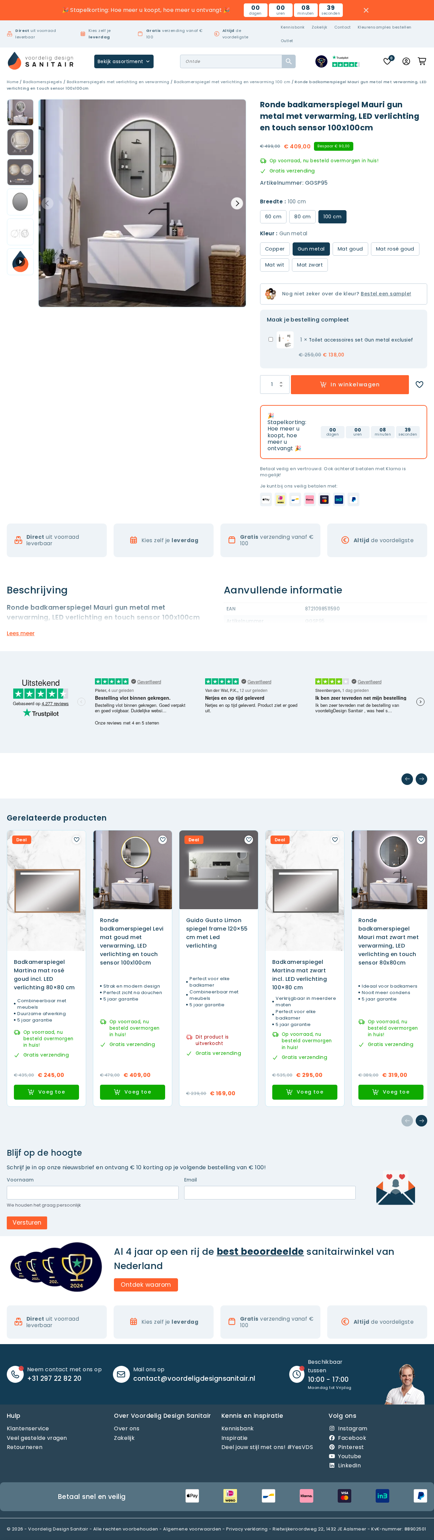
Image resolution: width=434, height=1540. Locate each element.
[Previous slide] (47, 203)
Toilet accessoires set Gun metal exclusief (361, 340)
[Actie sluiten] (366, 10)
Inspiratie (234, 1438)
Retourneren (24, 1447)
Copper (275, 248)
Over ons (126, 1428)
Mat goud (350, 248)
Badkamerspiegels (42, 82)
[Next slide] (237, 203)
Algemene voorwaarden (192, 1529)
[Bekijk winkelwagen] (422, 61)
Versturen (27, 1222)
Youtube (349, 1456)
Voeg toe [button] (51, 1091)
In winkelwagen (355, 384)
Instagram (352, 1428)
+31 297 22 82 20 (54, 1378)
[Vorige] (407, 779)
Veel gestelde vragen (37, 1438)
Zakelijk (320, 27)
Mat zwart (310, 264)
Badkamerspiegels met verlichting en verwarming (118, 82)
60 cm (273, 216)
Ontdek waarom (146, 1285)
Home (13, 82)
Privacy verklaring (247, 1529)
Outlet (287, 40)
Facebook (352, 1438)
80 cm (302, 216)
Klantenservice (28, 1428)
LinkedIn (349, 1465)
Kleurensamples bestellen (385, 27)
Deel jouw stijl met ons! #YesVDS (267, 1447)
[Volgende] (421, 779)
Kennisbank (293, 27)
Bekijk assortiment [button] (120, 61)
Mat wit (274, 264)
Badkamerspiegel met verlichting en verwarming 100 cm (232, 82)
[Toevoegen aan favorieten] (419, 384)
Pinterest (351, 1447)
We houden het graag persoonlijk (44, 1205)
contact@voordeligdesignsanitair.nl (194, 1378)
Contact (342, 27)
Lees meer (21, 633)
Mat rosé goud (395, 248)
